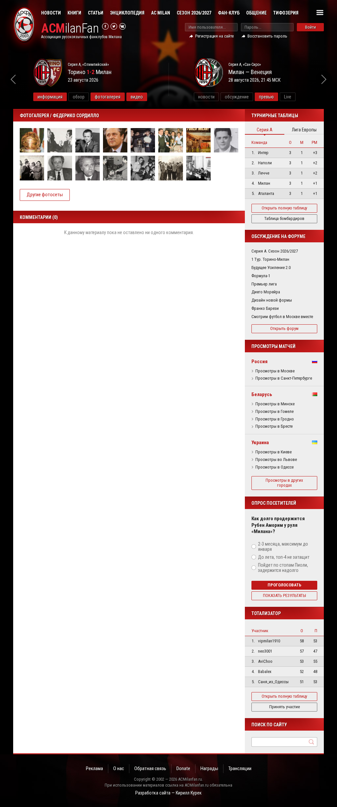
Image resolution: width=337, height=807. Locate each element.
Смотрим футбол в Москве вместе (282, 316)
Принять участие (284, 706)
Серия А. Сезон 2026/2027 (274, 251)
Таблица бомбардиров (284, 218)
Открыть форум (284, 328)
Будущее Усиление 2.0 (271, 267)
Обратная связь (150, 768)
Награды (209, 768)
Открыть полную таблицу (284, 207)
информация (50, 96)
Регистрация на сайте (214, 36)
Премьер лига (264, 284)
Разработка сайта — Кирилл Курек (168, 792)
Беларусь (261, 394)
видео (137, 96)
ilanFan (70, 28)
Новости (51, 12)
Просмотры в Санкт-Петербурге (283, 378)
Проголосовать (284, 584)
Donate (183, 768)
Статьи (95, 12)
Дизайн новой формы (271, 300)
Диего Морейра (265, 291)
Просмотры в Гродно (274, 419)
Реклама (94, 768)
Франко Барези (265, 308)
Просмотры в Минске (275, 404)
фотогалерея (107, 96)
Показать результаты (284, 595)
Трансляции (239, 768)
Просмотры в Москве (275, 371)
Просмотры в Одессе (274, 467)
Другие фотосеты (45, 195)
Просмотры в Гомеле (274, 411)
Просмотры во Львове (276, 459)
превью (266, 96)
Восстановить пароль (267, 36)
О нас (118, 768)
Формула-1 (260, 275)
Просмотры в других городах (284, 483)
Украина (260, 442)
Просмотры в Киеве (273, 452)
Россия (259, 361)
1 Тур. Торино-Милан (270, 259)
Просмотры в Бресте (274, 426)
